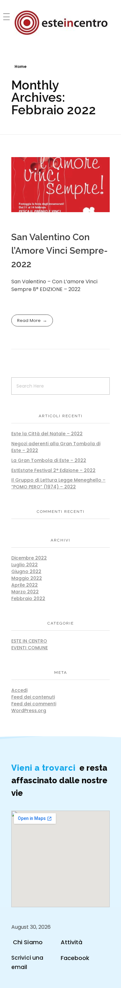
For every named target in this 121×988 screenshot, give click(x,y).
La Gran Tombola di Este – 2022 (48, 460)
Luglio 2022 (24, 564)
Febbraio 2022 (28, 598)
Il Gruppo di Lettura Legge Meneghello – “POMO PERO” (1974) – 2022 (58, 483)
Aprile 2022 (24, 585)
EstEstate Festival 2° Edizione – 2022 (53, 470)
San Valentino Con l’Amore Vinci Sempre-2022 (59, 250)
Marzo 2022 (25, 591)
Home (20, 66)
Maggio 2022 (26, 578)
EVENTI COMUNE (29, 648)
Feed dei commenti (33, 704)
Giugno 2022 (26, 571)
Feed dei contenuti (33, 697)
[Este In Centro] (61, 23)
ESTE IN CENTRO (29, 641)
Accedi (19, 690)
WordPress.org (28, 710)
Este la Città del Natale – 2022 (47, 433)
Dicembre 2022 (29, 558)
